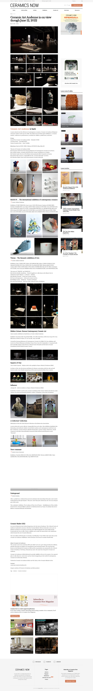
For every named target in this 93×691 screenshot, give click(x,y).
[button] (38, 336)
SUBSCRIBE (38, 355)
